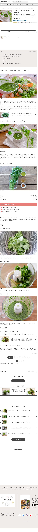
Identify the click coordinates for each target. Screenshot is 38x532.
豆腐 (20, 4)
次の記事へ (27, 31)
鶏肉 (32, 4)
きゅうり (14, 4)
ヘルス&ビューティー (30, 487)
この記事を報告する (34, 353)
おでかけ (20, 487)
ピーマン (8, 4)
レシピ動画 (15, 487)
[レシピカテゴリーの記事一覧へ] (15, 22)
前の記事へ (9, 31)
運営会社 (36, 516)
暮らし (24, 487)
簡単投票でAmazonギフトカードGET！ (20, 20)
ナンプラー (2, 196)
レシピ (11, 487)
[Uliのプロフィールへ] (18, 37)
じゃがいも (27, 4)
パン (30, 4)
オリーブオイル (3, 199)
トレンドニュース (5, 487)
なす (5, 4)
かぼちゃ (11, 4)
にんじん (23, 4)
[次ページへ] (22, 361)
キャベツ (18, 4)
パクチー (1, 195)
